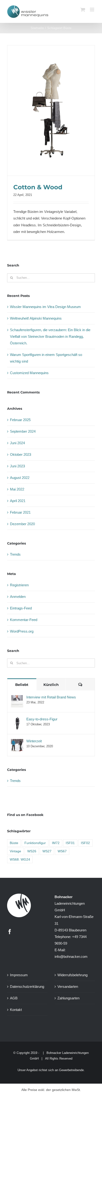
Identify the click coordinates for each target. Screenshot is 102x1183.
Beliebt (21, 684)
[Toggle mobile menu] (92, 9)
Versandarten (67, 986)
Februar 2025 (20, 420)
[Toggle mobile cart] (82, 9)
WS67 (62, 851)
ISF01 (70, 843)
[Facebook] (9, 931)
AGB (14, 998)
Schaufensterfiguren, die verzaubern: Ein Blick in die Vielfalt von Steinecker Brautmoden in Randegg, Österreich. (50, 336)
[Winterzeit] (17, 742)
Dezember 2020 (22, 524)
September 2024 (23, 431)
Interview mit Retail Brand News (51, 697)
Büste (14, 843)
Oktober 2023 (20, 454)
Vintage (15, 851)
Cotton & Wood (37, 187)
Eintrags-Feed (21, 608)
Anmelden (18, 597)
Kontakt (16, 1010)
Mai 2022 (17, 489)
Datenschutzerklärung (27, 986)
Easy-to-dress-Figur (41, 719)
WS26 (31, 851)
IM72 (56, 843)
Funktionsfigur (35, 843)
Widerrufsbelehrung (72, 975)
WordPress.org (21, 631)
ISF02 (85, 843)
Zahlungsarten (68, 998)
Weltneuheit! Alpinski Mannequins (36, 318)
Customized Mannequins (29, 373)
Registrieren (19, 585)
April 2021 (17, 501)
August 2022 (19, 478)
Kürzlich (51, 684)
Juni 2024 (17, 443)
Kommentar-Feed (23, 620)
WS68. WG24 (20, 859)
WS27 (46, 851)
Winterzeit (34, 741)
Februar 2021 (20, 512)
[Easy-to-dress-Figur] (17, 720)
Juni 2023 (17, 466)
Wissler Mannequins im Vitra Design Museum (45, 307)
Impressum (19, 975)
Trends (15, 554)
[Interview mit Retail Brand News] (17, 698)
